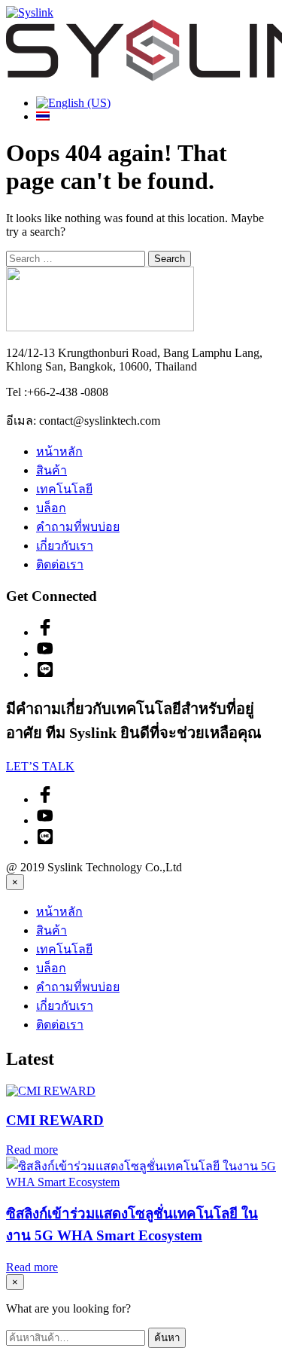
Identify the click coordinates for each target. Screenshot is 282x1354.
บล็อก (51, 508)
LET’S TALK (40, 766)
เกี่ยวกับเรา (64, 545)
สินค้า (51, 470)
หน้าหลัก (59, 451)
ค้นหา (167, 1337)
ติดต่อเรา (59, 564)
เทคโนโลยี (64, 489)
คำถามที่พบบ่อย (78, 526)
